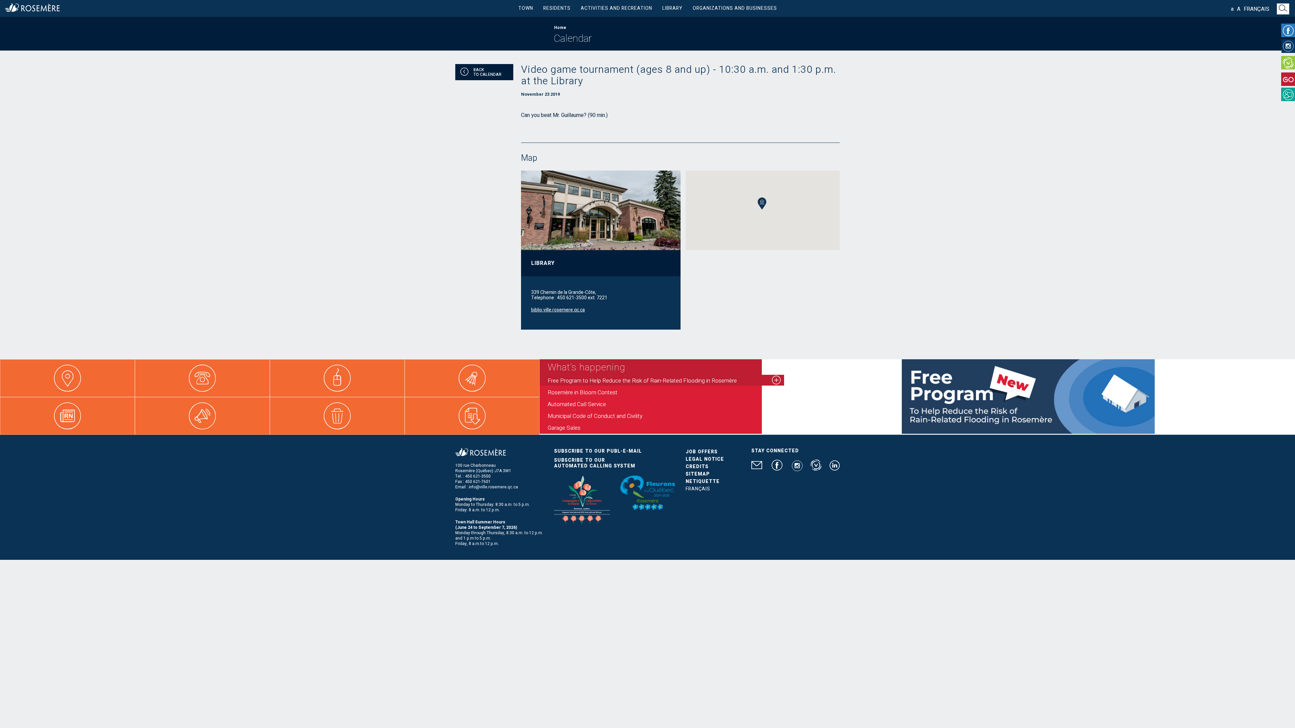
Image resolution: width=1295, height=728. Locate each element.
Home (560, 28)
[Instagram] (1288, 46)
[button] (762, 204)
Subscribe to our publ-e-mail (598, 451)
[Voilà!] (1288, 62)
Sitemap (698, 474)
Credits (697, 466)
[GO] (1288, 79)
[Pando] (1288, 94)
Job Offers (702, 451)
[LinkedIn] (835, 468)
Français (1256, 9)
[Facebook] (1288, 30)
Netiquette (703, 481)
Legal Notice (705, 459)
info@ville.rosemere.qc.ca (493, 487)
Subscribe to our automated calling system (594, 463)
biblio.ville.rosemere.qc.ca (558, 309)
